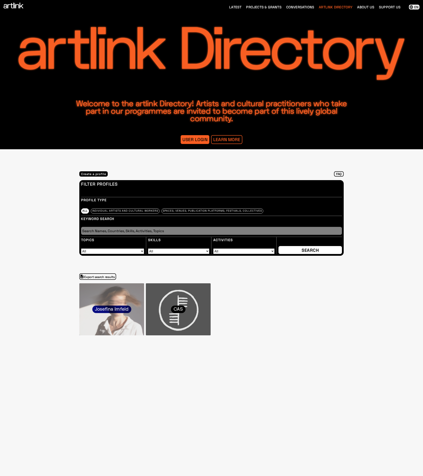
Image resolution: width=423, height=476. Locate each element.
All (85, 211)
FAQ (338, 174)
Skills (154, 240)
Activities (223, 240)
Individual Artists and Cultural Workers (125, 211)
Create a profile (93, 174)
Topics (87, 240)
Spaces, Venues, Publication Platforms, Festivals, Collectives (212, 211)
